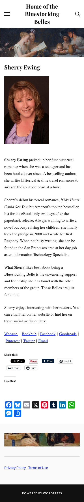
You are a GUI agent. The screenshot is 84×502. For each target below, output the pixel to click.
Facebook (48, 333)
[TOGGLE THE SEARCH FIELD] (77, 14)
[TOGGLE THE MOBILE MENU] (7, 14)
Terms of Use (38, 467)
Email (43, 340)
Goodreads (68, 333)
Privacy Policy (15, 467)
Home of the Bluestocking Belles (42, 13)
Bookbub (29, 333)
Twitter (29, 340)
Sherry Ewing (22, 67)
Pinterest (13, 340)
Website (11, 333)
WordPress (52, 493)
